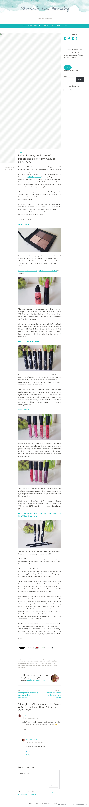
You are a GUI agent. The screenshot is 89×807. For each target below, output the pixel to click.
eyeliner (20, 661)
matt (54, 663)
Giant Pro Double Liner (27, 514)
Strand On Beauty (10, 170)
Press (58, 26)
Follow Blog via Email (74, 49)
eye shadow (51, 659)
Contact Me (48, 26)
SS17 (48, 665)
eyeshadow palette (29, 661)
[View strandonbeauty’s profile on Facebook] (65, 38)
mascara (49, 663)
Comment (53, 786)
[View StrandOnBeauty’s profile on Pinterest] (77, 38)
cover (46, 659)
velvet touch (22, 668)
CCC (29, 659)
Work (66, 26)
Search (66, 76)
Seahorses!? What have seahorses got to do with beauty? (53, 694)
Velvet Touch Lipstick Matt (48, 271)
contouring (40, 659)
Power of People (32, 665)
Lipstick (20, 663)
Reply (24, 733)
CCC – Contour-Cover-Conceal (28, 341)
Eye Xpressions (23, 224)
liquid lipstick (27, 663)
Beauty (20, 152)
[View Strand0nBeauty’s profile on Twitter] (69, 38)
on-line (20, 634)
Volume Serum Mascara (30, 516)
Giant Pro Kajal (45, 514)
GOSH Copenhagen (34, 177)
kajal (55, 661)
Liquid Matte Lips (24, 410)
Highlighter (50, 661)
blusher (25, 659)
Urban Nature (54, 665)
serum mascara (42, 665)
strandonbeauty (31, 740)
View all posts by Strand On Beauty (36, 680)
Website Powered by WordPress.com (44, 804)
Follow (68, 67)
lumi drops (44, 663)
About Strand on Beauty (31, 26)
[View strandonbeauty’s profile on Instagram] (73, 38)
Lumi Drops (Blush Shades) (27, 271)
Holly (24, 715)
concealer (34, 659)
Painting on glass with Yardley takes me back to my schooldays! (28, 694)
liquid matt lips (35, 663)
